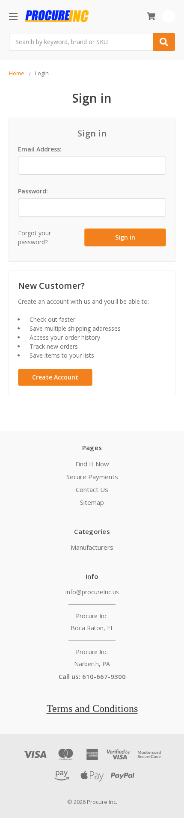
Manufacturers (92, 547)
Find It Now (92, 463)
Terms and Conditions (92, 708)
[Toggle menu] (13, 16)
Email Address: (40, 149)
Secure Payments (92, 476)
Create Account (55, 377)
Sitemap (92, 502)
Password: (33, 191)
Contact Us (92, 489)
